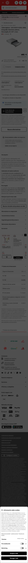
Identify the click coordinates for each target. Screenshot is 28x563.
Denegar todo (14, 558)
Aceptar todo (14, 553)
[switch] (22, 544)
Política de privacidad (5, 533)
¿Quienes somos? (14, 533)
